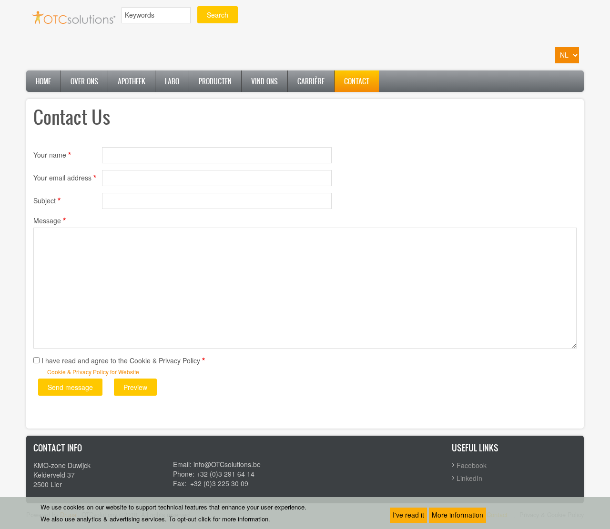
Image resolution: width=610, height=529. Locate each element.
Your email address (62, 177)
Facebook (472, 465)
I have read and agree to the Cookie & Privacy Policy (120, 360)
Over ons (84, 81)
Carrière (311, 81)
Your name (49, 155)
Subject (44, 200)
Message (47, 220)
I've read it (408, 514)
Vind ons (264, 81)
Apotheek (131, 81)
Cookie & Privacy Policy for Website (93, 372)
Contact (356, 81)
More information (457, 514)
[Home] (74, 16)
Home (43, 81)
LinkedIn (469, 478)
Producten (215, 81)
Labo (172, 81)
